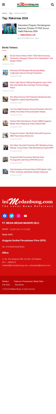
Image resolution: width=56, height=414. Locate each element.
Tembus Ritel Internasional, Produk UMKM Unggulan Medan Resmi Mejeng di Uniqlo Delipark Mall (30, 122)
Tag (10, 13)
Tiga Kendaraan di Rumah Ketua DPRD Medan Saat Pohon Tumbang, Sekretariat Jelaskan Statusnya (30, 170)
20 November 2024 (26, 38)
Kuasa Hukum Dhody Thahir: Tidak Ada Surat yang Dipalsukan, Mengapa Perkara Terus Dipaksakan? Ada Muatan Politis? (31, 58)
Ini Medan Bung (14, 289)
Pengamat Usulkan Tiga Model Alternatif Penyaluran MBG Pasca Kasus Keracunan (30, 134)
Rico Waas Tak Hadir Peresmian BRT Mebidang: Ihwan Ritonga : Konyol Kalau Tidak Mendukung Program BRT (32, 146)
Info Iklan (6, 284)
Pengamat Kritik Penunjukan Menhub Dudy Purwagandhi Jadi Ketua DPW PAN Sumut (27, 158)
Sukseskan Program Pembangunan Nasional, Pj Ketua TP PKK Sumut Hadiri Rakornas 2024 (34, 28)
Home (4, 13)
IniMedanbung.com (27, 35)
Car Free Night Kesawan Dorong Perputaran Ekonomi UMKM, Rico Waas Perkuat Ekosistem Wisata (31, 110)
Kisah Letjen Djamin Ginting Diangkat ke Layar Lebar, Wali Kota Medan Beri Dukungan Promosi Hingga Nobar (31, 85)
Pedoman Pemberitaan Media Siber (28, 281)
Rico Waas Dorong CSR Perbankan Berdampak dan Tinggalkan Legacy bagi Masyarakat (30, 98)
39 (38, 38)
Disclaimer (19, 284)
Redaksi (5, 281)
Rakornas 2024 (20, 13)
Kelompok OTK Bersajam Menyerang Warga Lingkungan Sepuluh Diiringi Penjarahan (27, 71)
